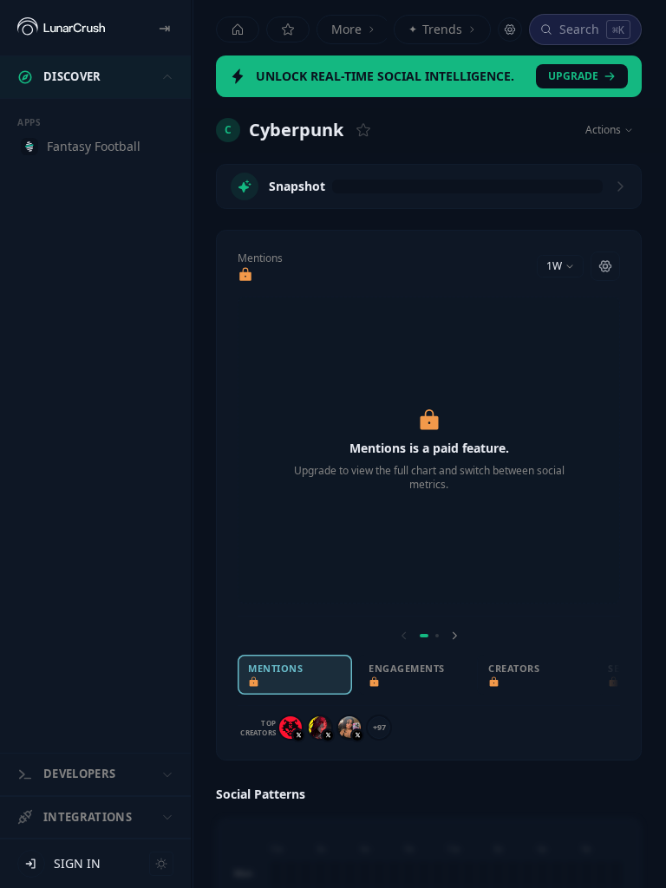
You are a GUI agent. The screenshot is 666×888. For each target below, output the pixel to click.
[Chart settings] (605, 266)
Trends (435, 29)
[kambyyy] (290, 727)
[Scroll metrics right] (454, 635)
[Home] (237, 29)
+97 (379, 727)
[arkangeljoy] (349, 727)
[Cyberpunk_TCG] (320, 727)
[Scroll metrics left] (404, 635)
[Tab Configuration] (510, 29)
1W (554, 265)
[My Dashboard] (288, 29)
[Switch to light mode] (161, 864)
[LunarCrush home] (61, 27)
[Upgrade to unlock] (245, 275)
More (346, 29)
